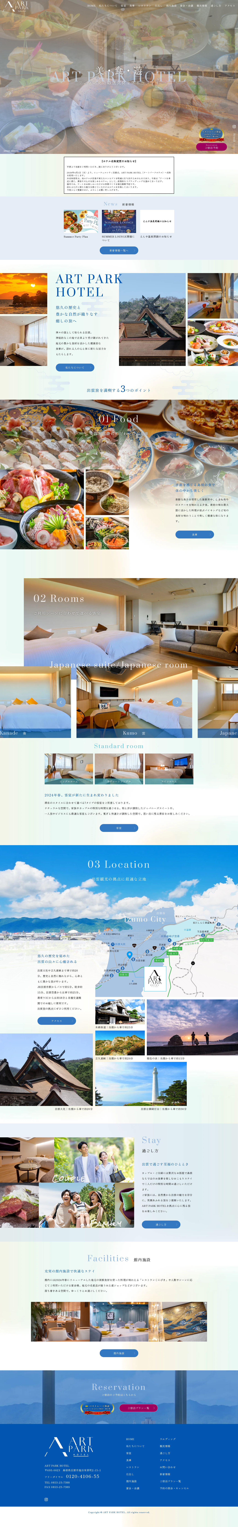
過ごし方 (216, 5)
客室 (123, 5)
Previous (61, 702)
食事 (132, 5)
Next (177, 702)
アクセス (230, 5)
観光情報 (202, 5)
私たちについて (108, 5)
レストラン (145, 5)
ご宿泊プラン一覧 (138, 1408)
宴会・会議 (186, 5)
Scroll (234, 137)
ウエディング (168, 1439)
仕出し (159, 5)
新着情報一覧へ (119, 250)
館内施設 (171, 5)
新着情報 (165, 1474)
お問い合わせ (168, 1467)
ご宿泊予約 (211, 146)
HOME (91, 5)
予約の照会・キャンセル (174, 1488)
